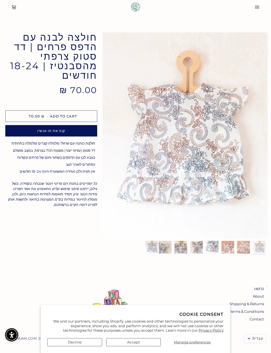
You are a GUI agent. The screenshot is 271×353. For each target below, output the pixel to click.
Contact (257, 319)
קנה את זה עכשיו (51, 131)
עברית (257, 338)
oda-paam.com (21, 338)
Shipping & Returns (247, 304)
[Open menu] (261, 7)
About (258, 296)
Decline (75, 342)
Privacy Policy (211, 330)
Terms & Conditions (246, 311)
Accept (133, 342)
